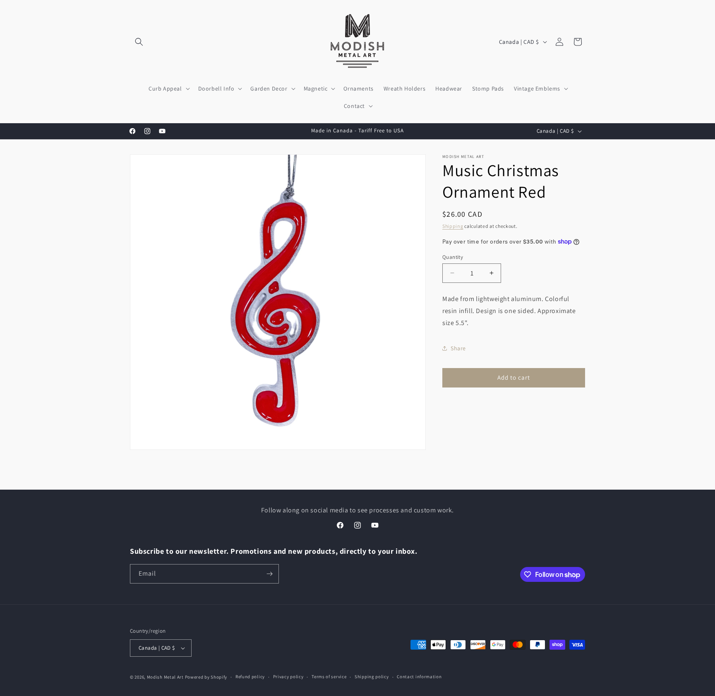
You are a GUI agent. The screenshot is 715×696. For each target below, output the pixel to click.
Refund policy (250, 676)
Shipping (452, 226)
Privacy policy (288, 676)
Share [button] (458, 348)
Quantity (452, 256)
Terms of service (329, 676)
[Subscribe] (269, 574)
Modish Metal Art (165, 677)
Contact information (419, 676)
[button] (139, 42)
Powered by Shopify (206, 677)
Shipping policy (372, 676)
